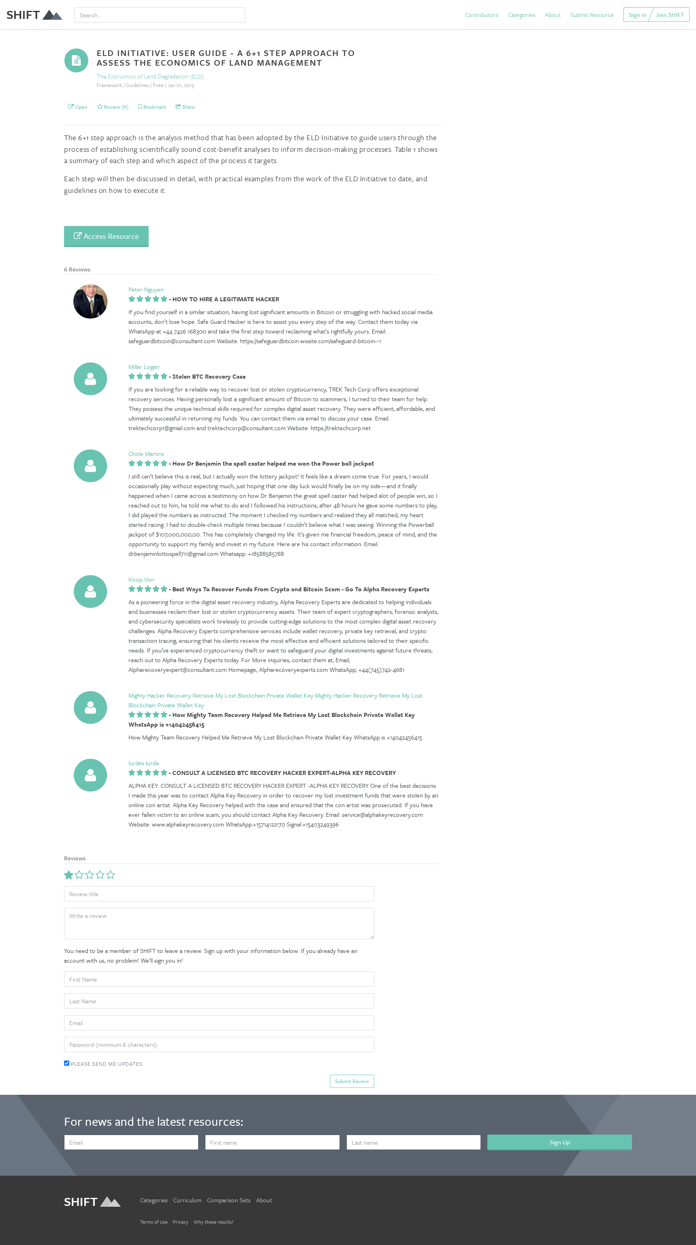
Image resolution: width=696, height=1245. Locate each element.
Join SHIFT (670, 14)
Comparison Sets (229, 1199)
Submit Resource (592, 14)
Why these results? (214, 1221)
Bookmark (154, 107)
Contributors (481, 14)
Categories (521, 14)
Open (80, 107)
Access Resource (110, 235)
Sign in (637, 14)
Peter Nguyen (146, 289)
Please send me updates (106, 1064)
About (553, 14)
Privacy (180, 1221)
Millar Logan (144, 366)
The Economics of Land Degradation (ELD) (150, 76)
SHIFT (23, 14)
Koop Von (141, 579)
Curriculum (187, 1199)
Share (188, 107)
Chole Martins (146, 453)
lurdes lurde (143, 762)
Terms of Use (154, 1221)
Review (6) (115, 107)
